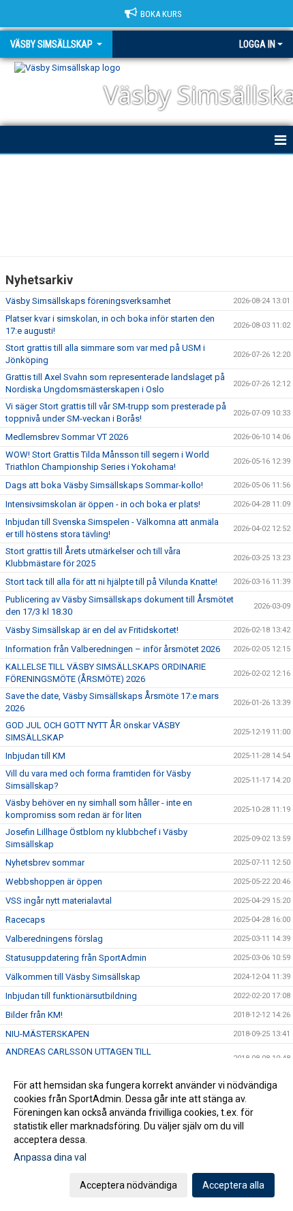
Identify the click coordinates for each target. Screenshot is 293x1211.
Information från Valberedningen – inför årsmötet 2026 (112, 649)
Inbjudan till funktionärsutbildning (71, 996)
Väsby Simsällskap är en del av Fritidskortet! (92, 630)
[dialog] (146, 1134)
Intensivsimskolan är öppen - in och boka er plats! (102, 504)
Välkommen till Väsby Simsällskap (72, 977)
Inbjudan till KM (35, 756)
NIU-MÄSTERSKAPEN (47, 1034)
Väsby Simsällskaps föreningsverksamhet (88, 301)
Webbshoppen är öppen (53, 881)
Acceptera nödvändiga (128, 1185)
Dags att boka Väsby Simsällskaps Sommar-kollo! (104, 485)
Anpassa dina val (50, 1157)
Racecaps (25, 920)
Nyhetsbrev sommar (44, 862)
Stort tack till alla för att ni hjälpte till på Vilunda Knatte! (111, 582)
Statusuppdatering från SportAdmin (75, 958)
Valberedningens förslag (54, 939)
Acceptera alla (233, 1185)
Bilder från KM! (34, 1015)
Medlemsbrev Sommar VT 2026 (66, 437)
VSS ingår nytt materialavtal (58, 901)
